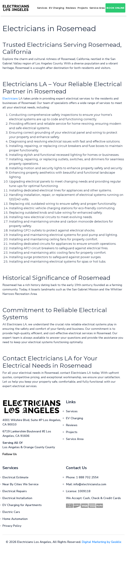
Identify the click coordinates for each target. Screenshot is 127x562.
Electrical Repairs (14, 491)
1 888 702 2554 (87, 477)
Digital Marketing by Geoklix (101, 542)
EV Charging (56, 7)
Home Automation (15, 519)
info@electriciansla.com (89, 484)
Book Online (115, 7)
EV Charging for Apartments (22, 505)
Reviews (71, 7)
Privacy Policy (11, 526)
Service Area (97, 7)
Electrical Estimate (15, 477)
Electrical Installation (17, 498)
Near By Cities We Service (20, 484)
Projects (83, 7)
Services (42, 7)
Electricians (10, 98)
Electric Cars (11, 512)
